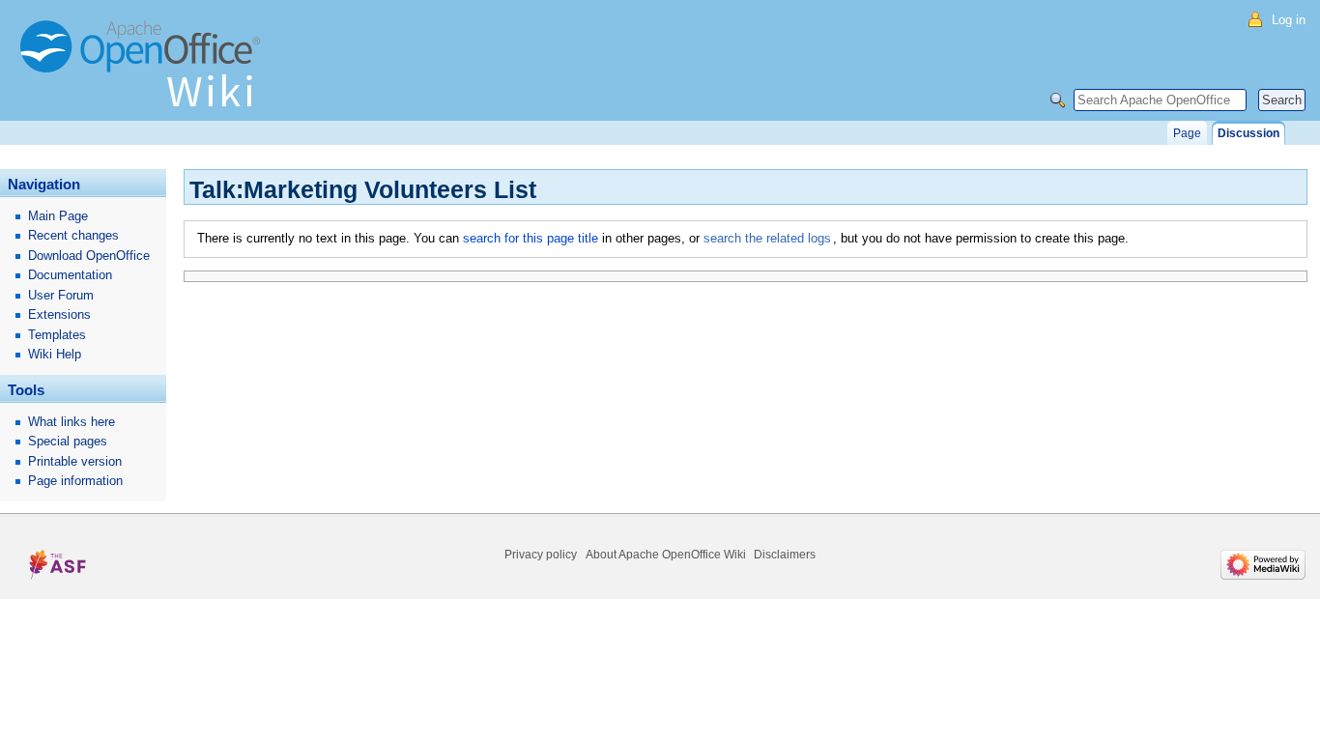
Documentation (70, 275)
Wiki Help (54, 354)
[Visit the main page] (145, 72)
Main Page (58, 216)
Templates (57, 335)
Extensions (59, 314)
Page (1187, 133)
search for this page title (530, 238)
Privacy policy (540, 554)
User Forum (61, 295)
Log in (1289, 20)
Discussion (1248, 133)
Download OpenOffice (89, 255)
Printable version (75, 461)
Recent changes (73, 235)
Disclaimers (785, 554)
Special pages (67, 441)
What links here (71, 421)
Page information (75, 480)
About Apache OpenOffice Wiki (666, 554)
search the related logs (767, 238)
